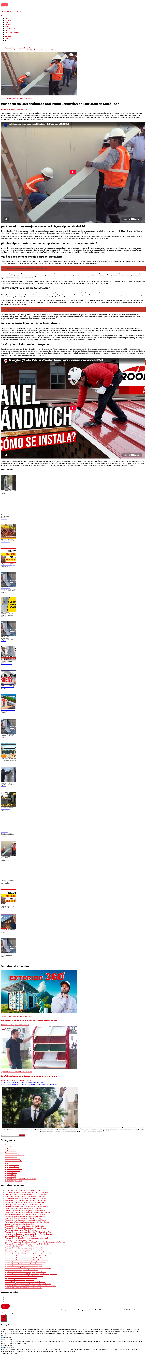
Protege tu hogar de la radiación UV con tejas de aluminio (25, 1210)
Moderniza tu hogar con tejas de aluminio (19, 1224)
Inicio (6, 18)
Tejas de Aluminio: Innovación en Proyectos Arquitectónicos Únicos (28, 1232)
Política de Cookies (11, 1301)
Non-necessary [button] (6, 1345)
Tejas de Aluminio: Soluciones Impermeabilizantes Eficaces (25, 1220)
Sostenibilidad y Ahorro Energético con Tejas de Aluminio (25, 1282)
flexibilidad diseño (11, 1153)
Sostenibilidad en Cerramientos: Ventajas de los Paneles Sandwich (29, 1020)
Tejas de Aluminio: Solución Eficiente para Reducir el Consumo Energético (30, 1286)
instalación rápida (11, 1157)
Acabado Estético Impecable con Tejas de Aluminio (23, 1218)
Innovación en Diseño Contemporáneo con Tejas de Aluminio (26, 1192)
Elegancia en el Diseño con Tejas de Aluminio (21, 1278)
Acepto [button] (10, 1312)
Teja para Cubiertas (12, 1165)
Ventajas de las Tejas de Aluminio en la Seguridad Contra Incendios (28, 1256)
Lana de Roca (10, 28)
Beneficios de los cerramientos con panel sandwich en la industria (29, 1076)
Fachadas (8, 26)
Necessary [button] (4, 1335)
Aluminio (8, 20)
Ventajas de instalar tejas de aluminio (18, 1240)
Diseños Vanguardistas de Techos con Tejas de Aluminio (25, 1214)
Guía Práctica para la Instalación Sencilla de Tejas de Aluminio (26, 1206)
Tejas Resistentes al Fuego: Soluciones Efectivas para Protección (28, 1252)
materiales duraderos (12, 1159)
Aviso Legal (9, 1299)
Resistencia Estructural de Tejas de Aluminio (20, 1230)
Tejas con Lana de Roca (13, 1169)
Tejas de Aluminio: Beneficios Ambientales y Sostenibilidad (25, 1262)
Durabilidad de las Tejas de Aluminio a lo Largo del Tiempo (25, 1200)
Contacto (8, 38)
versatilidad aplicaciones (13, 1181)
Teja (6, 30)
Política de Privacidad (12, 1297)
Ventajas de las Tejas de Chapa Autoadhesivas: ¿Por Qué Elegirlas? (29, 1234)
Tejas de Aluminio (11, 1173)
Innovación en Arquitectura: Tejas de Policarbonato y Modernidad (28, 1284)
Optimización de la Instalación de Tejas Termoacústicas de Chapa (28, 1268)
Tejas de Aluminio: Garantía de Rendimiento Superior (23, 1208)
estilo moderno (10, 1149)
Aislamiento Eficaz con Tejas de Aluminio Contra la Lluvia (25, 1196)
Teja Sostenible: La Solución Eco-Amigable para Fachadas (25, 1272)
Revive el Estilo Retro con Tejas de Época (19, 1280)
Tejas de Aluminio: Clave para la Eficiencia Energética (23, 1266)
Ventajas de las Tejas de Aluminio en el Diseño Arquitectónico (26, 1260)
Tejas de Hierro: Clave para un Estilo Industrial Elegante (24, 1226)
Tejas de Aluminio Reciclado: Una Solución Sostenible (23, 1264)
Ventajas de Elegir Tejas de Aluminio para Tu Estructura (24, 1202)
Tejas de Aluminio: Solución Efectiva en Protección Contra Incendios (29, 1254)
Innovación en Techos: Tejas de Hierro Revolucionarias (24, 1276)
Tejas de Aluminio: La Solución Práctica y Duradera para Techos (27, 1212)
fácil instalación (10, 1151)
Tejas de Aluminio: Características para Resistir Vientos (24, 1248)
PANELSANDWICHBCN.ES (11, 11)
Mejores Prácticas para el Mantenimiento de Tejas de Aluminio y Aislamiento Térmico (35, 1242)
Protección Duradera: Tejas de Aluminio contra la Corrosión (25, 1194)
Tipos (7, 34)
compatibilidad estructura (13, 1147)
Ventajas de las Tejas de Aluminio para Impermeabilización (25, 1216)
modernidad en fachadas (13, 1161)
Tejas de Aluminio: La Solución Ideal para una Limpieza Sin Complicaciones (31, 1274)
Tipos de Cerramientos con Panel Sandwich (16, 98)
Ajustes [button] (4, 1312)
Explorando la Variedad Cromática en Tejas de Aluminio (24, 1250)
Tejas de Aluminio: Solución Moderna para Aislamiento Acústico (27, 1238)
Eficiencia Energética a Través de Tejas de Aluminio (23, 1204)
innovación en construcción (14, 1155)
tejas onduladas (10, 1177)
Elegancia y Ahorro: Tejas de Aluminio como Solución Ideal (25, 1198)
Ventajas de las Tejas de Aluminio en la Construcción (23, 1258)
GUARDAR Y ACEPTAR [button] (9, 1353)
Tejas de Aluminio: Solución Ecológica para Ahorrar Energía (25, 1228)
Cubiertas (8, 24)
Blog (6, 1145)
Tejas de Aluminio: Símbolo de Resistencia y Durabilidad (24, 1190)
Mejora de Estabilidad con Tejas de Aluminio (20, 1236)
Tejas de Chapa (10, 1175)
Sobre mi (8, 36)
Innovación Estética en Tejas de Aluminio (19, 1246)
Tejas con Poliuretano (12, 32)
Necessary (7, 1337)
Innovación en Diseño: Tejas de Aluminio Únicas (21, 1270)
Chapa (7, 22)
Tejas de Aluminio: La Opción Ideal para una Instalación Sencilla (27, 1244)
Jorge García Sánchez (20, 109)
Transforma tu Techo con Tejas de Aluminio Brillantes (23, 1288)
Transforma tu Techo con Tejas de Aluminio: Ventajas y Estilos (27, 1222)
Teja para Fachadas (12, 1167)
